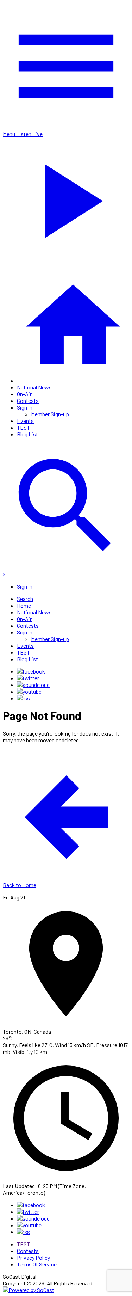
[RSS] (23, 698)
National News (34, 387)
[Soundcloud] (33, 684)
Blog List (27, 434)
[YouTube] (29, 691)
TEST (23, 427)
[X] (28, 678)
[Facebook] (31, 671)
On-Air (24, 394)
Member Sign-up (50, 414)
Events (25, 420)
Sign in (24, 407)
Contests (28, 400)
